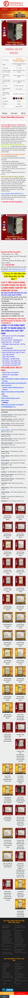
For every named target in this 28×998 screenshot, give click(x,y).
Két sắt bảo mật (6, 938)
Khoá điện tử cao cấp (7, 954)
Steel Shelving (5, 492)
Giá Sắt (4, 984)
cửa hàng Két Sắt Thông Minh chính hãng (8, 818)
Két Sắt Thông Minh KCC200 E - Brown (20, 589)
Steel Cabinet (5, 463)
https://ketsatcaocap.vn (16, 387)
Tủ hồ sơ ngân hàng (7, 976)
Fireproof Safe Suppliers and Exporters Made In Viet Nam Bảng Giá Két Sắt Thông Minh (20, 844)
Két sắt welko (18, 933)
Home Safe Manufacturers (13, 117)
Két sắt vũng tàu (6, 930)
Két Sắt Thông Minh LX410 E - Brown (20, 644)
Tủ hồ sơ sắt (5, 966)
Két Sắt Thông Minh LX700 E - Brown (20, 680)
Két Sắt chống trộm (7, 952)
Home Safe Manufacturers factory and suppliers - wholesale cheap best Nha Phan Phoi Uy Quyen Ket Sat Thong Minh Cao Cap (20, 870)
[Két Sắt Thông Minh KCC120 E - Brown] (14, 227)
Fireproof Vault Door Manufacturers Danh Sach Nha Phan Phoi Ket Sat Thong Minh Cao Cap (20, 756)
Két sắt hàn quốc (6, 935)
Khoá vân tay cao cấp (20, 952)
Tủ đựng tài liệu (6, 973)
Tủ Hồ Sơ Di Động (6, 980)
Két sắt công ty (18, 936)
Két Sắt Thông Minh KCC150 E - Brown (8, 589)
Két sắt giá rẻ (18, 935)
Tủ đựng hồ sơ (18, 973)
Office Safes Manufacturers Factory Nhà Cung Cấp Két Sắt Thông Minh (8, 738)
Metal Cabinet (5, 451)
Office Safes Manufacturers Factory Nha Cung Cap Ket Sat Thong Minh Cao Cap (8, 896)
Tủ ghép (4, 969)
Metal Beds (4, 501)
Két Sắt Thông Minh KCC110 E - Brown (8, 571)
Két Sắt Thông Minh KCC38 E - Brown (8, 517)
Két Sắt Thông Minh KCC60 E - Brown (8, 535)
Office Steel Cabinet (6, 438)
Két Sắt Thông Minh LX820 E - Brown (8, 698)
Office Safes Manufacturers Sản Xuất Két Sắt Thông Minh (20, 717)
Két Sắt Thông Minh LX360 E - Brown (20, 607)
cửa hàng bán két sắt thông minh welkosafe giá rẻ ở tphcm (8, 800)
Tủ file (3, 971)
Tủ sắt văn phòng (6, 965)
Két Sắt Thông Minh (20, 735)
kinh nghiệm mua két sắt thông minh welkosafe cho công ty (20, 779)
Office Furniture (5, 423)
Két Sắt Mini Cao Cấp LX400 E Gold (7, 626)
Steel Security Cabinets (7, 478)
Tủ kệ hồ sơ (18, 984)
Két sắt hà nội (18, 932)
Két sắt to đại (5, 936)
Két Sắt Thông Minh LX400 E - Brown (20, 626)
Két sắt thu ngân (6, 941)
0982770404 (21, 993)
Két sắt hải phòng (19, 925)
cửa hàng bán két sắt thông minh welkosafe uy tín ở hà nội (20, 913)
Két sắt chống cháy (19, 940)
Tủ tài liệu (17, 965)
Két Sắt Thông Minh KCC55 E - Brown (20, 553)
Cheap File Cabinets (7, 414)
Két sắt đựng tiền (6, 933)
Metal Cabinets (5, 455)
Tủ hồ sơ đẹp (5, 963)
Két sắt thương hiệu (7, 940)
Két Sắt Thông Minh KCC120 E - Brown (20, 571)
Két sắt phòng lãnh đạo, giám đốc (19, 950)
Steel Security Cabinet (7, 474)
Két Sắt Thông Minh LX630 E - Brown (8, 680)
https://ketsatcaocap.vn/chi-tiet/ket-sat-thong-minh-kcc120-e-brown (13, 270)
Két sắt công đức (19, 941)
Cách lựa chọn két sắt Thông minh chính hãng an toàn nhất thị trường (7, 843)
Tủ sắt (16, 971)
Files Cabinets (5, 447)
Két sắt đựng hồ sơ (7, 949)
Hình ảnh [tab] (14, 113)
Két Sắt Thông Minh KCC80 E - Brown (20, 535)
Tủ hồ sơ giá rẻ (6, 974)
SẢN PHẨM (14, 9)
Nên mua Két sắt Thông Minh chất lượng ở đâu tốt (7, 865)
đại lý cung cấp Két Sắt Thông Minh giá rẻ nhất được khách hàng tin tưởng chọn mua (20, 821)
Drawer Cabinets (5, 434)
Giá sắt (4, 968)
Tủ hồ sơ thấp (18, 963)
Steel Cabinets (5, 460)
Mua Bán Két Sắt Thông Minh (12, 202)
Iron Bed (3, 496)
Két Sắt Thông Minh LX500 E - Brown (8, 662)
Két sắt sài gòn (6, 925)
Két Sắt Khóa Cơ (19, 943)
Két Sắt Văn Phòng (7, 946)
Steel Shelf (4, 483)
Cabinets (3, 471)
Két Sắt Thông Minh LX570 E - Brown (20, 662)
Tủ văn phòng (18, 976)
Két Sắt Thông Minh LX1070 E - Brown (20, 698)
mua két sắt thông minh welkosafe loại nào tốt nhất (20, 894)
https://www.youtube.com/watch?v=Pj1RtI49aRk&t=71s (12, 406)
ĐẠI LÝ (22, 9)
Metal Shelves (5, 487)
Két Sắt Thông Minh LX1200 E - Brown (7, 716)
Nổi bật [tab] (4, 113)
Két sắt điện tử (6, 932)
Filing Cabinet (5, 467)
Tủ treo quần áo (19, 968)
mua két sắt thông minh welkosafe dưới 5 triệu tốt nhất (7, 778)
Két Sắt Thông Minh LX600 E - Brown (8, 644)
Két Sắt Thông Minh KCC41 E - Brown (20, 517)
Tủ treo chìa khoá (19, 966)
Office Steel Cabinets (7, 443)
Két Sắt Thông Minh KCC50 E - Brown (8, 553)
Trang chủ (7, 993)
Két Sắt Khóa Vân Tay (20, 944)
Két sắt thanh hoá (19, 930)
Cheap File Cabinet (6, 419)
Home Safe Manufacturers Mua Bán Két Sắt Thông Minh (20, 800)
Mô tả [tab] (23, 113)
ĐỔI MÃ (5, 9)
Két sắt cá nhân (19, 938)
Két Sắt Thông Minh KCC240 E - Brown (8, 607)
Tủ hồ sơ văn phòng (20, 974)
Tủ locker (17, 969)
